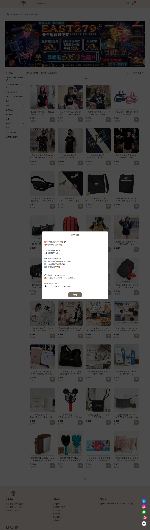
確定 (75, 295)
